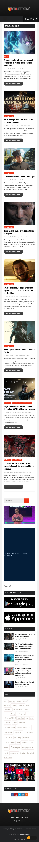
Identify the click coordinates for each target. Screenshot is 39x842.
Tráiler (31, 742)
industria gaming (21, 714)
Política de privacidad (23, 834)
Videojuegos (8, 116)
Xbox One (22, 753)
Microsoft (7, 722)
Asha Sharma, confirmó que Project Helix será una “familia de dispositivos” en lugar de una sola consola (24, 658)
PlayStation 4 (18, 732)
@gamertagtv (7, 586)
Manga (27, 718)
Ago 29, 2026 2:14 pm (21, 687)
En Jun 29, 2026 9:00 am (11, 69)
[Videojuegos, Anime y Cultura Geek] (19, 11)
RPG (15, 737)
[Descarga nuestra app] (19, 607)
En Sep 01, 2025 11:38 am (11, 412)
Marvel (31, 718)
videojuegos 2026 (27, 747)
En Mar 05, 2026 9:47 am (11, 296)
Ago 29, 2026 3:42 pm (21, 639)
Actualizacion (12, 701)
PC (30, 727)
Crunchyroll (21, 705)
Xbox (6, 752)
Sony (19, 737)
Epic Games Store (17, 710)
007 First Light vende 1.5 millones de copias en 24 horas (18, 121)
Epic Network (16, 829)
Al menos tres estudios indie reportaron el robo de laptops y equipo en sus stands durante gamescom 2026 (23, 671)
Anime (6, 56)
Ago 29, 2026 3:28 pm (21, 651)
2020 (5, 701)
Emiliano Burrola (25, 69)
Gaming (13, 714)
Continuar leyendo (13, 83)
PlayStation (16, 403)
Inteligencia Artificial (10, 718)
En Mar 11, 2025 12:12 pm (11, 472)
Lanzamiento (21, 718)
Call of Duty (7, 705)
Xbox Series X (30, 753)
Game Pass (6, 714)
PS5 (10, 737)
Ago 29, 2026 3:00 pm (21, 678)
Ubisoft (6, 748)
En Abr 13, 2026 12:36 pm (11, 237)
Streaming (13, 742)
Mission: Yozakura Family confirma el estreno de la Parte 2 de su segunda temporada (18, 63)
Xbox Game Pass (14, 753)
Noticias (7, 403)
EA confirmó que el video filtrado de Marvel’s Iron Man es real (24, 683)
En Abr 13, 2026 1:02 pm (11, 180)
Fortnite (26, 710)
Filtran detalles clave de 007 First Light (19, 176)
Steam (7, 742)
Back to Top (19, 839)
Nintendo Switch (10, 727)
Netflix (15, 722)
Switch (18, 742)
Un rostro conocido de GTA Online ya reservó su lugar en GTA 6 (25, 635)
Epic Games (7, 709)
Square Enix (26, 738)
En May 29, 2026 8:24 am (11, 126)
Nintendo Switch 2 (22, 727)
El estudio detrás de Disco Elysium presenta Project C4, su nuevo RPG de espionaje (19, 466)
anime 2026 (26, 701)
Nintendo (22, 722)
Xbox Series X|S (8, 757)
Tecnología (24, 742)
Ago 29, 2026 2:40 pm (21, 664)
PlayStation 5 (29, 732)
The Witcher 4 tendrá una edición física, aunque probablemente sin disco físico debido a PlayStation (24, 646)
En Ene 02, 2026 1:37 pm (11, 355)
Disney (27, 705)
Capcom (14, 705)
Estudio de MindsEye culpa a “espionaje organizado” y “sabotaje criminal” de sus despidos (19, 290)
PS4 (6, 737)
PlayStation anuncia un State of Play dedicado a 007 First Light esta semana (19, 408)
